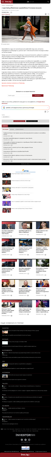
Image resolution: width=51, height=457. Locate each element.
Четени (12, 129)
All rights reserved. (23, 451)
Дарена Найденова (6, 14)
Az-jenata (5, 405)
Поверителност (29, 444)
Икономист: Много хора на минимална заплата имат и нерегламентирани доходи (24, 159)
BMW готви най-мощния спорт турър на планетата (20, 374)
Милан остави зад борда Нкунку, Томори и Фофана (22, 208)
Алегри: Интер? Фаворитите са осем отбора (21, 194)
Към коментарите (32, 121)
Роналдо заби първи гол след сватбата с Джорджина (22, 187)
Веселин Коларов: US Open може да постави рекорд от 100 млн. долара (23, 330)
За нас (7, 444)
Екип (10, 444)
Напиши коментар (19, 121)
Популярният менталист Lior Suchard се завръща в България (15, 412)
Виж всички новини (25, 163)
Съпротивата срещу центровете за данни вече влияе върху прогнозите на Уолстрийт (21, 357)
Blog (16, 430)
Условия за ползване (40, 444)
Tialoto (5, 383)
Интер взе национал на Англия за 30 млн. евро (21, 180)
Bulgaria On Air (18, 429)
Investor (5, 328)
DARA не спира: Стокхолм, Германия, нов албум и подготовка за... (42, 310)
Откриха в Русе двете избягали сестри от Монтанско (17, 155)
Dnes (8, 429)
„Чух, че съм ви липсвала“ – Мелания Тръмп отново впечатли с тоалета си (24, 386)
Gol (3, 361)
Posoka (28, 430)
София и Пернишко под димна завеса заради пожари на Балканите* (25, 310)
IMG (2, 429)
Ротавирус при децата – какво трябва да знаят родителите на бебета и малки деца (21, 401)
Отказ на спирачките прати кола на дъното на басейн (14, 379)
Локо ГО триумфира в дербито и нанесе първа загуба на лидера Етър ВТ (26, 201)
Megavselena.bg (35, 430)
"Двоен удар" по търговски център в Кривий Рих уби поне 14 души (16, 335)
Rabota (47, 429)
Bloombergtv (7, 350)
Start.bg (19, 430)
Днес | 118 (31, 1)
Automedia (6, 372)
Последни (5, 129)
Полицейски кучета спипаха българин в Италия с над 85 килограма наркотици (19, 346)
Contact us (45, 451)
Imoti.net (43, 429)
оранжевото (6, 116)
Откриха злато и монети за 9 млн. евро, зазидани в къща (18, 147)
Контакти (16, 444)
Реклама (22, 444)
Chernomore (23, 430)
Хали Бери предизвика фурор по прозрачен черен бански (17, 138)
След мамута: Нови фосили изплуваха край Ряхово (16, 151)
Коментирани (19, 129)
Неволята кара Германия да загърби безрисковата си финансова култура (24, 352)
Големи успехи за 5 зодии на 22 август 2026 (17, 341)
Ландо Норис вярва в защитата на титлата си (21, 173)
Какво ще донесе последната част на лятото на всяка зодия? (22, 419)
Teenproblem (7, 417)
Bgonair (5, 339)
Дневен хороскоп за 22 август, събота (16, 408)
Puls (4, 394)
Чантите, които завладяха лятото (10, 423)
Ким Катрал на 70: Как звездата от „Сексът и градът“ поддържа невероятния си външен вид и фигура (24, 390)
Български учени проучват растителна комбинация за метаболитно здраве (25, 397)
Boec (31, 430)
